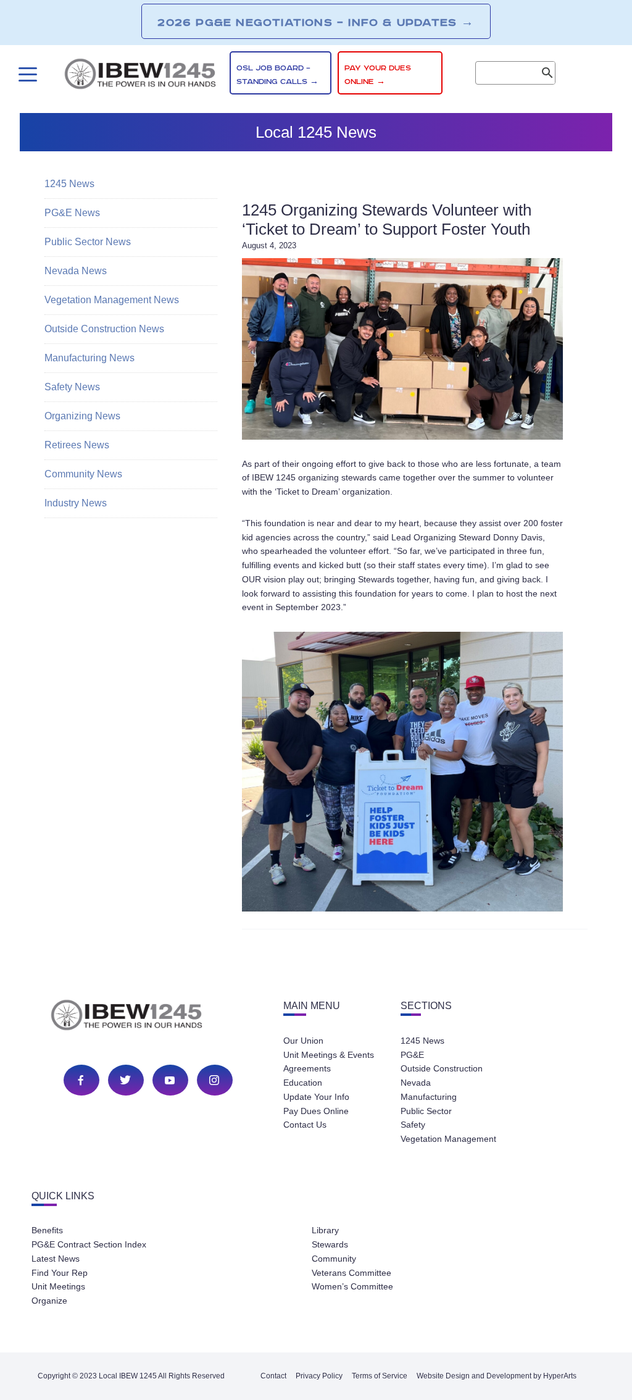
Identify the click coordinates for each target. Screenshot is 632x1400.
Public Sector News (87, 242)
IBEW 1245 (148, 1017)
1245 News (69, 183)
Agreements (307, 1068)
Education (302, 1083)
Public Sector (426, 1111)
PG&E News (72, 212)
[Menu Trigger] (26, 74)
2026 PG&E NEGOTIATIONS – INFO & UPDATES (315, 22)
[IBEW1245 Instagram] (214, 1080)
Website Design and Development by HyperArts (496, 1376)
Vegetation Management (448, 1139)
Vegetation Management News (111, 300)
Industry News (75, 503)
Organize (49, 1301)
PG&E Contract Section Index (88, 1244)
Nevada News (75, 271)
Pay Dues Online (316, 1111)
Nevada (416, 1083)
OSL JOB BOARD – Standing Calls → (277, 75)
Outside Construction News (104, 329)
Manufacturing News (89, 358)
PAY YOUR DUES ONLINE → (377, 75)
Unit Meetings (58, 1286)
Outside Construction (442, 1068)
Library (325, 1230)
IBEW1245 (140, 75)
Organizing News (82, 416)
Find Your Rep (59, 1273)
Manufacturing (429, 1097)
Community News (83, 474)
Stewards (330, 1244)
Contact (273, 1376)
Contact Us (304, 1125)
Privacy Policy (319, 1376)
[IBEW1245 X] (125, 1080)
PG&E (412, 1055)
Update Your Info (316, 1097)
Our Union (303, 1041)
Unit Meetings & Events (328, 1055)
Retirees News (76, 445)
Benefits (47, 1230)
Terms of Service (379, 1376)
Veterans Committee (351, 1273)
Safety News (72, 387)
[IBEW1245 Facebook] (81, 1080)
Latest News (55, 1259)
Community (334, 1259)
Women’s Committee (352, 1286)
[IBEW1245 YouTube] (170, 1080)
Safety (413, 1125)
